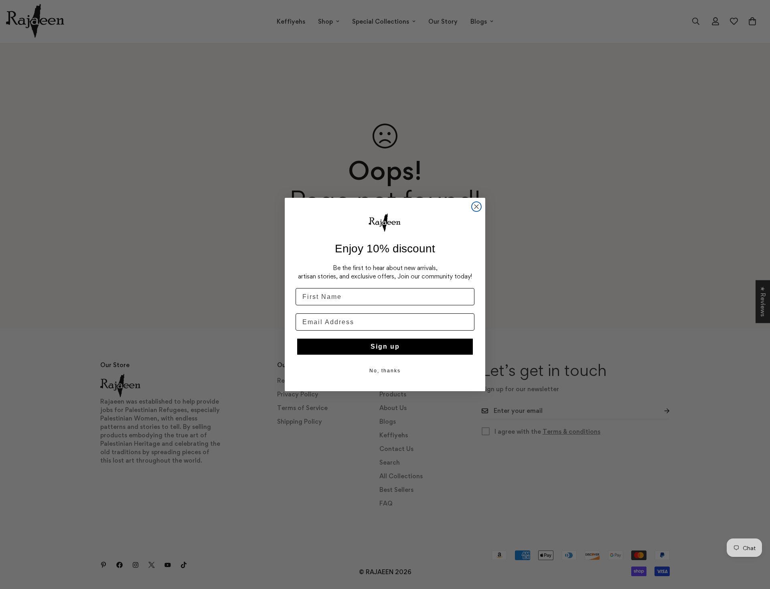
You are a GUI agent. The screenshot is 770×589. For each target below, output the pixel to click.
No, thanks (385, 371)
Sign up (385, 346)
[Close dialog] (476, 206)
